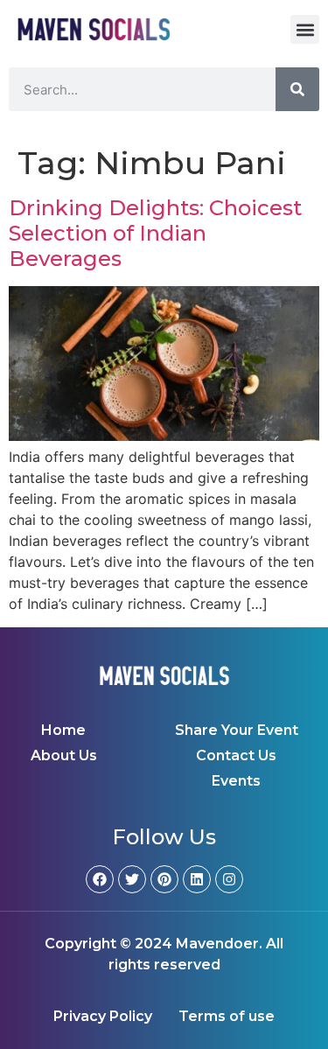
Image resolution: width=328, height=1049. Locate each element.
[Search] (297, 89)
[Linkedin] (197, 879)
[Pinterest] (164, 879)
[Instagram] (229, 879)
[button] (304, 29)
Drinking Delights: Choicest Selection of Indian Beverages (155, 233)
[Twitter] (132, 879)
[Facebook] (100, 879)
